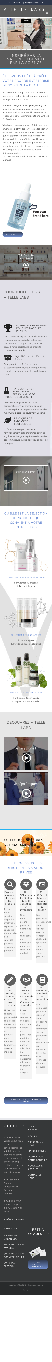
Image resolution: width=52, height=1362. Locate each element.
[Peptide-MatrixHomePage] (26, 594)
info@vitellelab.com (34, 2)
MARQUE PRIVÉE (37, 1151)
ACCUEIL (32, 1136)
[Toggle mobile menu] (47, 12)
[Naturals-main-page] (26, 651)
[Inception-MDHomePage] (26, 536)
